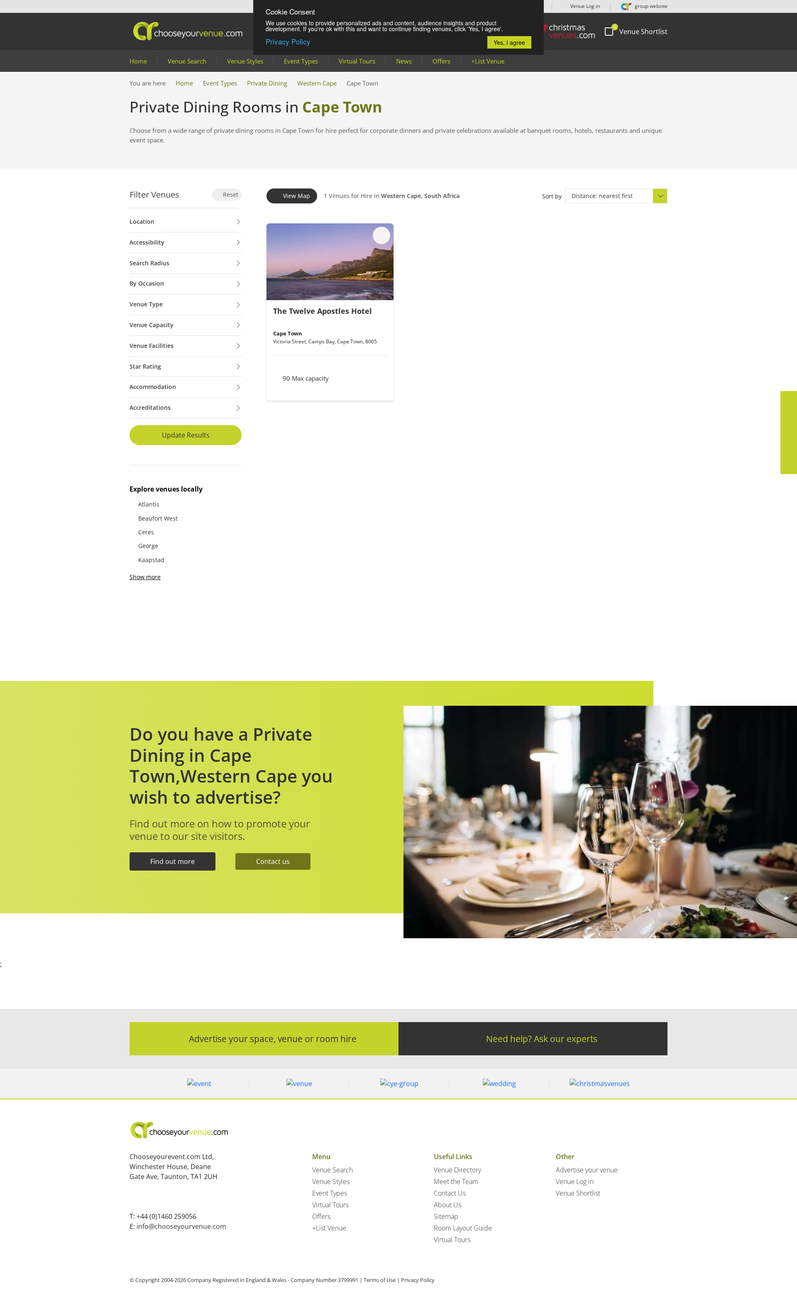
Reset (229, 194)
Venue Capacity (152, 325)
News (404, 61)
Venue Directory (457, 1169)
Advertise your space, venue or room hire (273, 1038)
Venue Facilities (152, 346)
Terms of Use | (382, 1280)
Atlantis (148, 504)
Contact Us (450, 1193)
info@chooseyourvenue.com (181, 1226)
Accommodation (153, 387)
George (148, 546)
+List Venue (487, 61)
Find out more (172, 861)
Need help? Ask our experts (541, 1038)
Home (138, 61)
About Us (447, 1204)
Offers (441, 61)
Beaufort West (158, 518)
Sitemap (446, 1216)
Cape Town (287, 333)
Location (142, 221)
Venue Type (146, 304)
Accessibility (147, 242)
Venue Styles (245, 61)
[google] (788, 449)
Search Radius (149, 263)
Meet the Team (456, 1181)
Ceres (146, 532)
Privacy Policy (288, 41)
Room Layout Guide (463, 1228)
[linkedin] (788, 432)
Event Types (301, 61)
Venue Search (187, 61)
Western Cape (317, 83)
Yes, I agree (509, 42)
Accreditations (150, 407)
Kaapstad (151, 560)
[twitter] (788, 416)
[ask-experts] (788, 466)
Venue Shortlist (578, 1193)
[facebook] (788, 399)
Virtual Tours (357, 61)
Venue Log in (584, 6)
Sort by (552, 196)
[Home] (560, 31)
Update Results (186, 435)
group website (650, 6)
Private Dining (267, 83)
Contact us (273, 861)
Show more (145, 577)
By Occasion (147, 283)
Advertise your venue (587, 1169)
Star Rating (145, 366)
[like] (381, 235)
